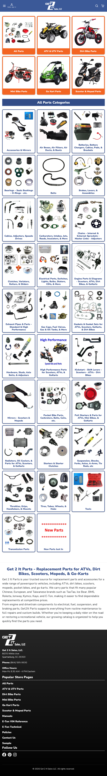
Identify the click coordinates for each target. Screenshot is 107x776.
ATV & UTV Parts (13, 689)
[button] (4, 6)
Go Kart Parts (10, 705)
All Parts (7, 683)
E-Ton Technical (11, 727)
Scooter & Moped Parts (16, 710)
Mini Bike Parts (11, 699)
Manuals (7, 716)
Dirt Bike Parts (11, 694)
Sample (6, 743)
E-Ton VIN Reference (15, 721)
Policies (6, 732)
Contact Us (8, 737)
